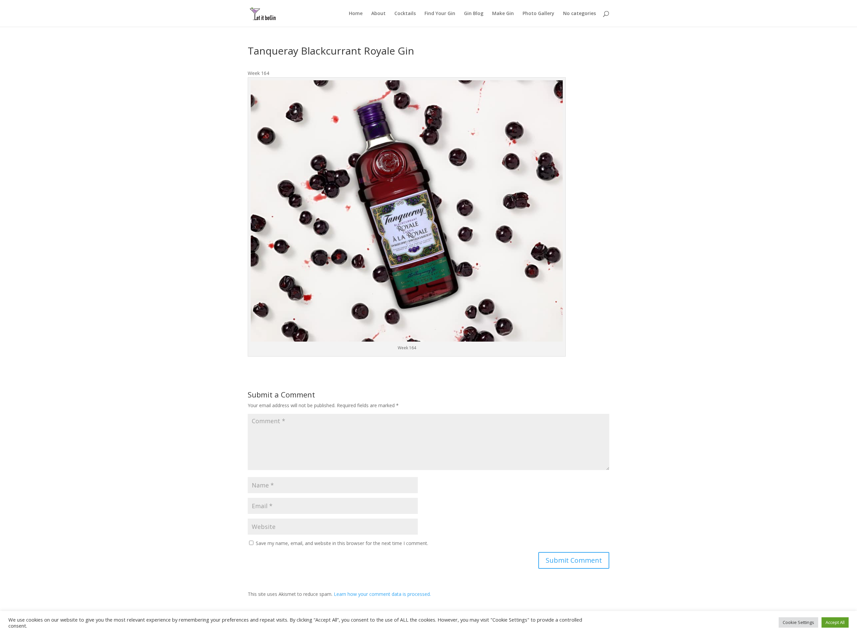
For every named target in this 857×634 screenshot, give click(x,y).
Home (356, 13)
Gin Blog (473, 13)
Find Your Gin (439, 13)
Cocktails (405, 13)
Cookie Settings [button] (798, 622)
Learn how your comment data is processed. (382, 594)
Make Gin (503, 13)
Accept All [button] (835, 622)
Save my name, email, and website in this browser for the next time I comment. (342, 543)
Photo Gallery (538, 13)
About (378, 13)
